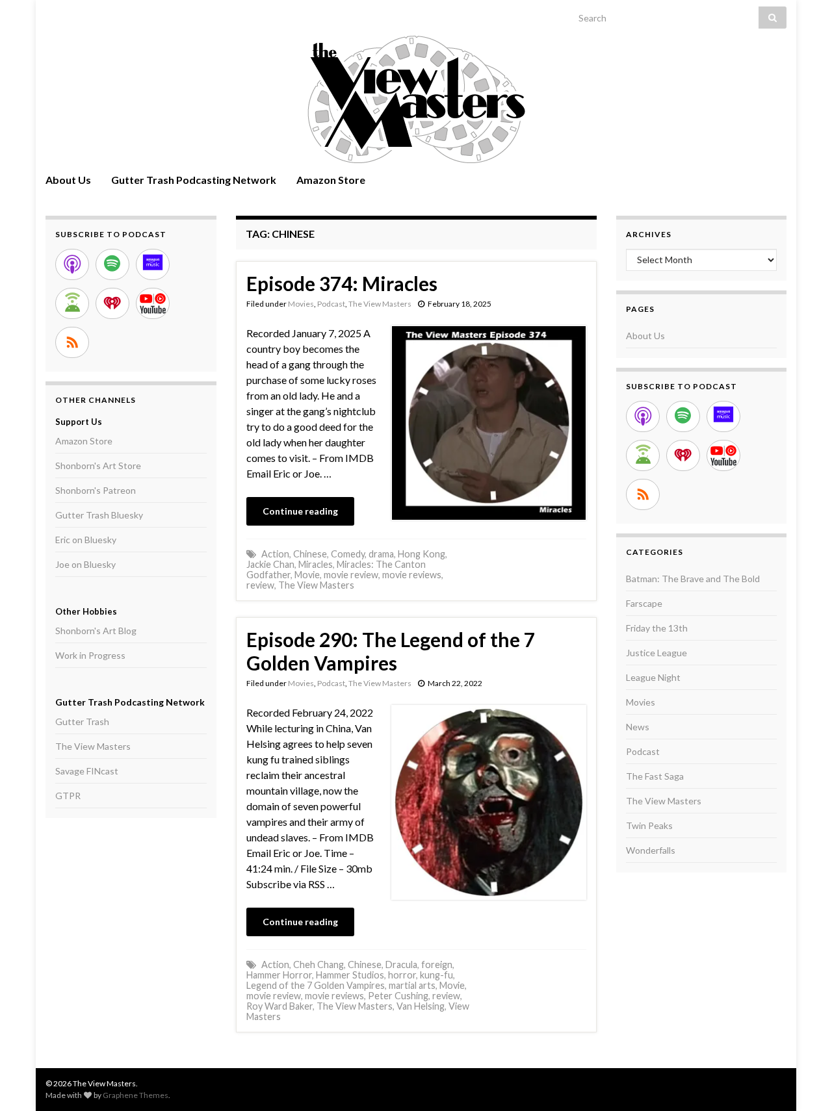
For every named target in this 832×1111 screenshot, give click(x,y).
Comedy (348, 553)
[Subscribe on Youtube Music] (153, 303)
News (637, 726)
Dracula (401, 964)
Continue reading (300, 511)
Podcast (331, 304)
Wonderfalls (650, 850)
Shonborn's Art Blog (95, 630)
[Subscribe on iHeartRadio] (112, 303)
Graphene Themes (135, 1095)
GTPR (68, 795)
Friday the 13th (657, 627)
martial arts (412, 985)
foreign (436, 964)
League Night (653, 677)
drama (381, 553)
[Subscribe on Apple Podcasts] (72, 264)
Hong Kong (421, 553)
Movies (301, 304)
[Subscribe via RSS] (72, 342)
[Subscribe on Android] (72, 303)
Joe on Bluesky (85, 564)
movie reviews (411, 574)
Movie (307, 574)
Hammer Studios (350, 974)
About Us (68, 179)
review (260, 585)
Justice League (656, 652)
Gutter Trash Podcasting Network (193, 179)
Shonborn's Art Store (98, 465)
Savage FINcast (86, 770)
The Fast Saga (655, 776)
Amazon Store (330, 179)
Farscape (644, 603)
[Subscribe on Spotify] (112, 264)
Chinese (310, 553)
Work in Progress (90, 655)
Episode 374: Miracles (341, 283)
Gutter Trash (82, 721)
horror (402, 974)
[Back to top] (802, 1082)
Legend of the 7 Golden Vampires (315, 985)
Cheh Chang (318, 964)
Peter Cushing (398, 995)
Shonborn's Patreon (95, 490)
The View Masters (379, 304)
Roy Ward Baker (279, 1006)
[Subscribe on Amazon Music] (153, 264)
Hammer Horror (279, 974)
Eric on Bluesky (85, 539)
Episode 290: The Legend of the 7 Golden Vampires (390, 651)
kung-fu (436, 974)
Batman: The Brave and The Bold (693, 578)
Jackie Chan (270, 564)
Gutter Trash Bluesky (99, 514)
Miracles (315, 564)
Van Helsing (420, 1006)
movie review (351, 574)
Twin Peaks (649, 825)
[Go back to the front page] (416, 99)
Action (275, 553)
